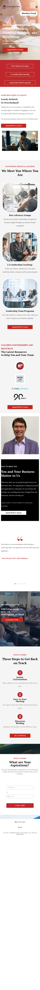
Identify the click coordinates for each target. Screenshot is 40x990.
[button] (36, 7)
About (20, 827)
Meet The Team (20, 822)
